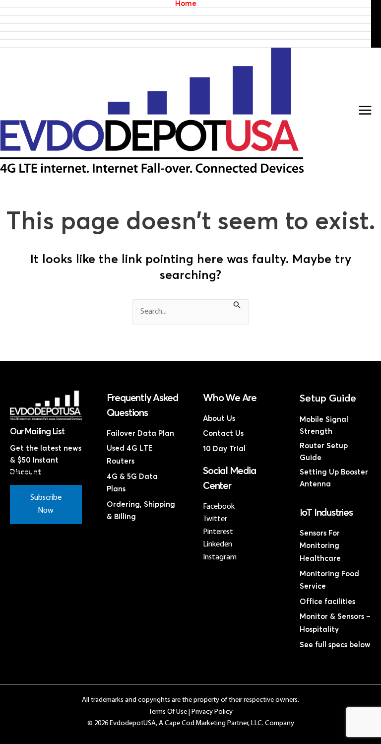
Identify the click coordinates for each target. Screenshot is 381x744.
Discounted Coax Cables (186, 35)
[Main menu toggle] (365, 110)
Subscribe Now (46, 504)
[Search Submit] (237, 306)
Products (185, 11)
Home (185, 3)
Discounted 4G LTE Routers (185, 27)
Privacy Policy (212, 712)
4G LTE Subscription (185, 19)
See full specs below (335, 645)
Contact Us (185, 43)
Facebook (219, 507)
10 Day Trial (224, 449)
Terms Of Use (168, 712)
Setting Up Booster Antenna (334, 478)
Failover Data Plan (140, 433)
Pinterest (218, 532)
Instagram (220, 557)
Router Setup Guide (324, 452)
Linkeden (217, 544)
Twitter (215, 519)
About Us (219, 418)
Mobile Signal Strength (324, 425)
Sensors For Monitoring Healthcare (320, 546)
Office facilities (327, 602)
